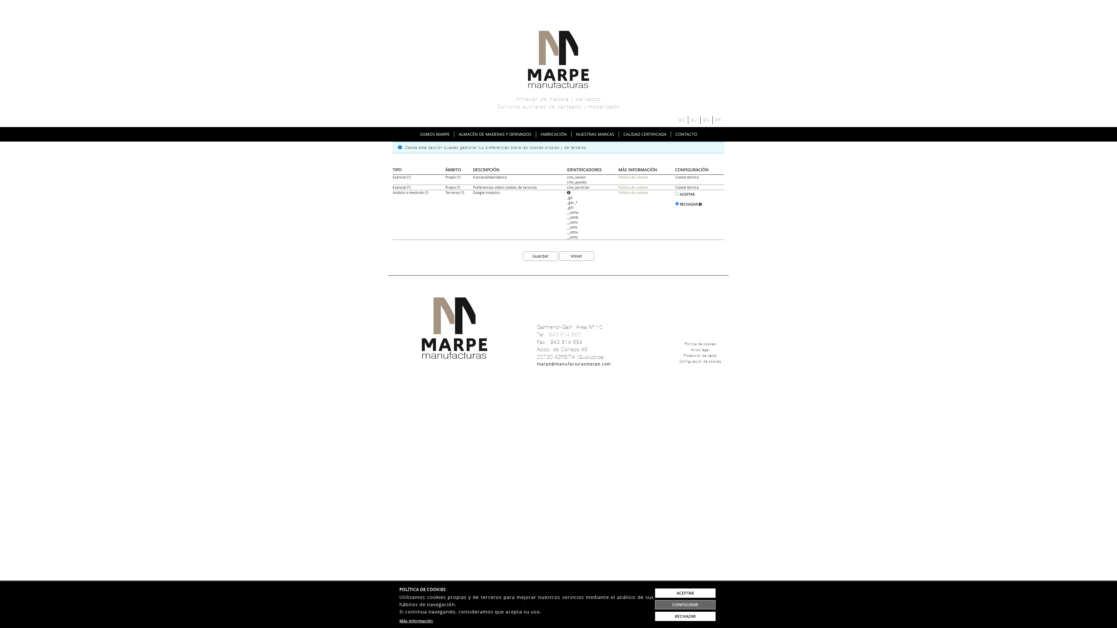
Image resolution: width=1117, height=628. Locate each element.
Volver (577, 256)
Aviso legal (700, 350)
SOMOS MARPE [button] (435, 134)
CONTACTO (686, 134)
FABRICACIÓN (553, 134)
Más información (416, 621)
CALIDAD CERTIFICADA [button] (644, 134)
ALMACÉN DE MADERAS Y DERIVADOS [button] (495, 134)
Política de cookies (633, 177)
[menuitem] (435, 134)
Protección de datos (700, 355)
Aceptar (687, 194)
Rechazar (689, 204)
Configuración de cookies (700, 361)
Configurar (685, 604)
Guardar (540, 256)
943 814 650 (565, 335)
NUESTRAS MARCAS (595, 134)
